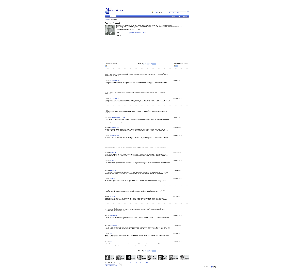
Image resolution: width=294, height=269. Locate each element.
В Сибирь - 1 (113, 152)
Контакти (185, 16)
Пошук (118, 16)
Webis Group (207, 266)
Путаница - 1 (113, 188)
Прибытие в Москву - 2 (115, 135)
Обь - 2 (111, 241)
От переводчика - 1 (114, 71)
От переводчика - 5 (114, 108)
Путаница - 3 (113, 206)
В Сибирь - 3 (113, 170)
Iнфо (179, 16)
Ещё (135, 27)
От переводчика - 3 (114, 89)
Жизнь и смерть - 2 (114, 225)
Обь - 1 (111, 233)
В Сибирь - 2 (113, 160)
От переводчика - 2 (114, 80)
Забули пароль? (180, 12)
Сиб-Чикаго (112, 178)
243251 (163, 12)
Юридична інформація (110, 264)
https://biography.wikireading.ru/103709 (137, 32)
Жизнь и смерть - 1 (114, 215)
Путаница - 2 (113, 196)
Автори (107, 19)
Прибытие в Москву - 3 (115, 143)
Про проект (172, 16)
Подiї (107, 16)
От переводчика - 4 (114, 98)
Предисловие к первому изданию (117, 117)
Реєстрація (171, 12)
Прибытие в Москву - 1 (115, 127)
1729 (157, 12)
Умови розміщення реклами (111, 265)
